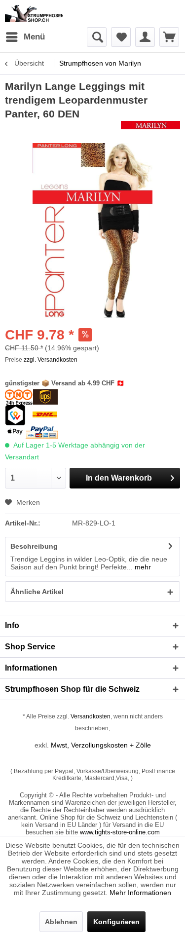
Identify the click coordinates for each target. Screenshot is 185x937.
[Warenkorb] (169, 37)
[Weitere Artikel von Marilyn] (150, 129)
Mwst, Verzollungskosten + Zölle (101, 745)
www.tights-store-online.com (120, 832)
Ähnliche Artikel (37, 592)
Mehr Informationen (140, 893)
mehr (142, 567)
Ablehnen (61, 922)
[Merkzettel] (121, 37)
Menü (34, 36)
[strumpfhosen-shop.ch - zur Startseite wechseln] (34, 13)
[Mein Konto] (145, 37)
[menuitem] (25, 37)
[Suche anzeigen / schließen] (97, 37)
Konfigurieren (116, 922)
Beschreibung (34, 546)
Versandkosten (91, 716)
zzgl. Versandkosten (50, 359)
